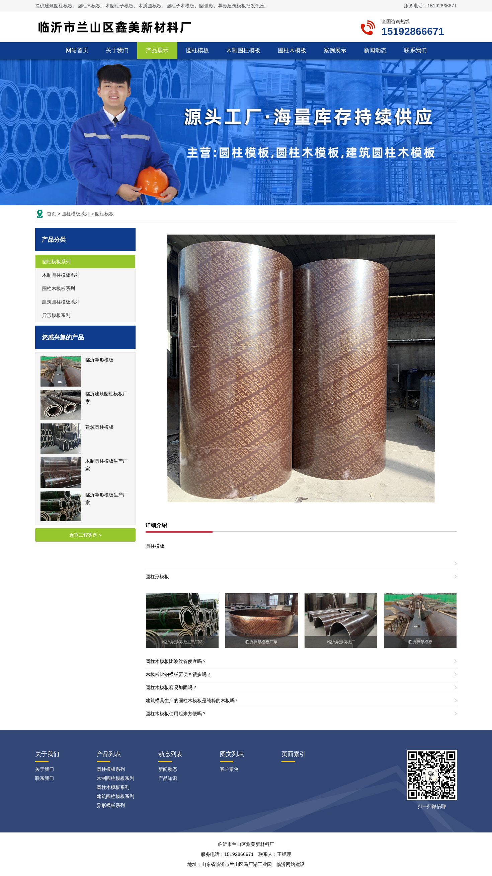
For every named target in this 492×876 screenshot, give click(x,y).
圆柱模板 (197, 50)
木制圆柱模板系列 (61, 275)
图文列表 (232, 754)
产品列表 (109, 754)
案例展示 (335, 50)
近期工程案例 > (85, 535)
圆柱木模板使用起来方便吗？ (176, 713)
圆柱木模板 (292, 50)
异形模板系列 (56, 315)
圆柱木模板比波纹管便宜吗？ (176, 661)
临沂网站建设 (290, 864)
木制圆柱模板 (243, 50)
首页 (51, 213)
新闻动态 (375, 50)
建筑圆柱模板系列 (61, 302)
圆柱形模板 (157, 576)
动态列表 (170, 754)
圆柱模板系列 (76, 213)
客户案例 (229, 769)
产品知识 (167, 778)
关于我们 (117, 50)
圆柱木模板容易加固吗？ (171, 687)
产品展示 (157, 50)
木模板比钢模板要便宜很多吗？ (178, 674)
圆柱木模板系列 (58, 288)
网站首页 (77, 50)
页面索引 (293, 754)
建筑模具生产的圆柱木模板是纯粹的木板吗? (191, 700)
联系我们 (415, 50)
